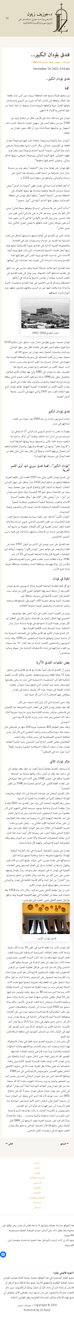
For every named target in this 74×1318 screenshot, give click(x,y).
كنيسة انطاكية (37, 1178)
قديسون (37, 1183)
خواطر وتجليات (37, 1197)
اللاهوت (37, 1192)
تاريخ (37, 1163)
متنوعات (37, 1202)
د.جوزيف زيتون (39, 14)
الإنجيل (37, 1187)
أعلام (37, 1168)
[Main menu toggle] (7, 18)
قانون (37, 1173)
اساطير (37, 1207)
